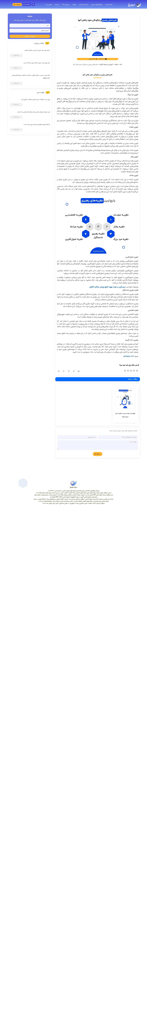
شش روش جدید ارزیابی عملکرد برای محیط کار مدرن (37, 63)
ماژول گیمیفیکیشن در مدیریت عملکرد (90, 998)
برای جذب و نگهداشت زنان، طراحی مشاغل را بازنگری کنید (35, 99)
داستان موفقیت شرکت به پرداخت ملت (59, 1005)
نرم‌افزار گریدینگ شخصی (93, 996)
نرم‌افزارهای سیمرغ (96, 4)
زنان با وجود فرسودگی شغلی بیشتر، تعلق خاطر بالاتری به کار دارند (33, 112)
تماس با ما (49, 4)
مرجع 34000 (65, 4)
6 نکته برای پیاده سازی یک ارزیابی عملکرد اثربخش (37, 50)
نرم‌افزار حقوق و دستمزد (92, 991)
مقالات (74, 4)
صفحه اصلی (108, 4)
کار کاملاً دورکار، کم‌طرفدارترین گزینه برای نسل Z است (37, 124)
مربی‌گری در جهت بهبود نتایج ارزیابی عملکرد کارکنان (107, 287)
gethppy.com (128, 356)
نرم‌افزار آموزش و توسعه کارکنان (91, 1006)
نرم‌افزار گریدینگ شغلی (93, 988)
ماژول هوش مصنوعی (94, 1009)
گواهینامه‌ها (126, 988)
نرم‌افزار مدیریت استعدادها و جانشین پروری (88, 1004)
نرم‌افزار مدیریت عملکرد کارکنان (91, 983)
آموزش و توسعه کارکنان (106, 64)
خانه (121, 64)
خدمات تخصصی (83, 4)
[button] (33, 4)
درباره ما (57, 4)
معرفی (125, 983)
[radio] (137, 371)
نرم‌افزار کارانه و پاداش (93, 993)
